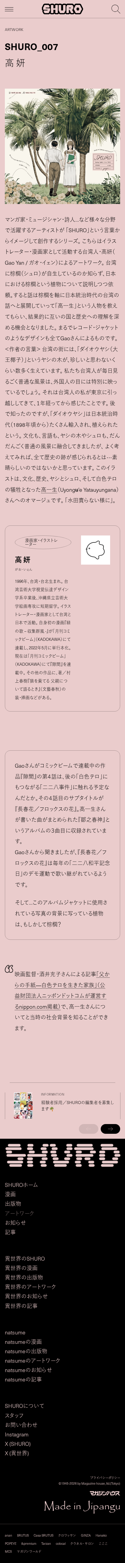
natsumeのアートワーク (32, 1360)
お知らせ (15, 1222)
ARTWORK (14, 30)
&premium (28, 1543)
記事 (10, 1232)
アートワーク (19, 1213)
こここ (103, 1543)
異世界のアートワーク (30, 1286)
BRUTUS (23, 1535)
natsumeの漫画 (23, 1341)
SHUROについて (24, 1405)
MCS (8, 1551)
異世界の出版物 (24, 1277)
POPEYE (10, 1543)
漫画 (10, 1194)
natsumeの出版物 (26, 1351)
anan (8, 1535)
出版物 (13, 1203)
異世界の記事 (21, 1306)
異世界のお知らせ (26, 1296)
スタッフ (14, 1415)
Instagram (17, 1434)
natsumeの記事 (23, 1379)
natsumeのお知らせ (28, 1370)
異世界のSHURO (25, 1258)
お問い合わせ (21, 1425)
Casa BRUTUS (43, 1535)
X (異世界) (17, 1453)
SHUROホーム (21, 1184)
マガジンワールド (29, 1551)
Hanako (101, 1535)
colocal (61, 1543)
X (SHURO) (18, 1443)
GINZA (86, 1535)
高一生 (49, 489)
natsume (15, 1332)
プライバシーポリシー (105, 1478)
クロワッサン (67, 1535)
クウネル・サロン (82, 1543)
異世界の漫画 (21, 1268)
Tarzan (46, 1543)
